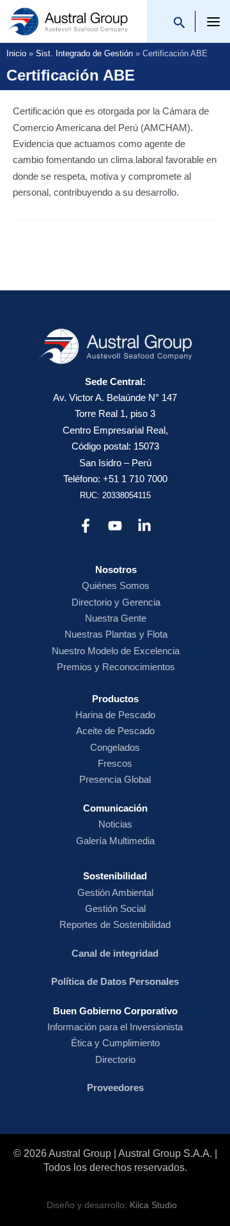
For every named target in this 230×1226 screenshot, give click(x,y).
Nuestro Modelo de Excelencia (116, 650)
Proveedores (115, 1087)
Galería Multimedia (115, 840)
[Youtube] (115, 526)
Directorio (115, 1059)
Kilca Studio (153, 1205)
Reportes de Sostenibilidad (115, 924)
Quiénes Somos (116, 585)
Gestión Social (115, 908)
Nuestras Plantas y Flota (116, 634)
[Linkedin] (144, 526)
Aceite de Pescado (115, 730)
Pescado (136, 714)
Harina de (96, 714)
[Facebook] (86, 526)
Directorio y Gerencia (116, 602)
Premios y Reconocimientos (116, 666)
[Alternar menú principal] (214, 22)
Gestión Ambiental (115, 892)
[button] (179, 24)
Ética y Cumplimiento (115, 1042)
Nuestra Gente (115, 618)
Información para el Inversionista (115, 1026)
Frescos (115, 763)
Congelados (115, 747)
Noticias (115, 824)
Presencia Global (115, 779)
